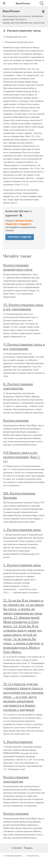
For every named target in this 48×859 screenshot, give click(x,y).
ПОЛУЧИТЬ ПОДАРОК (19, 237)
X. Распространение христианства (18, 386)
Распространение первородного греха (17, 267)
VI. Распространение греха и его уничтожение (23, 306)
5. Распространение (18, 741)
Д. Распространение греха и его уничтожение (24, 346)
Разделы (28, 848)
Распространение (16, 420)
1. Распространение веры (22, 529)
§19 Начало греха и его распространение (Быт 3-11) (21, 456)
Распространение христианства (16, 779)
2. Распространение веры (22, 565)
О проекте (17, 848)
